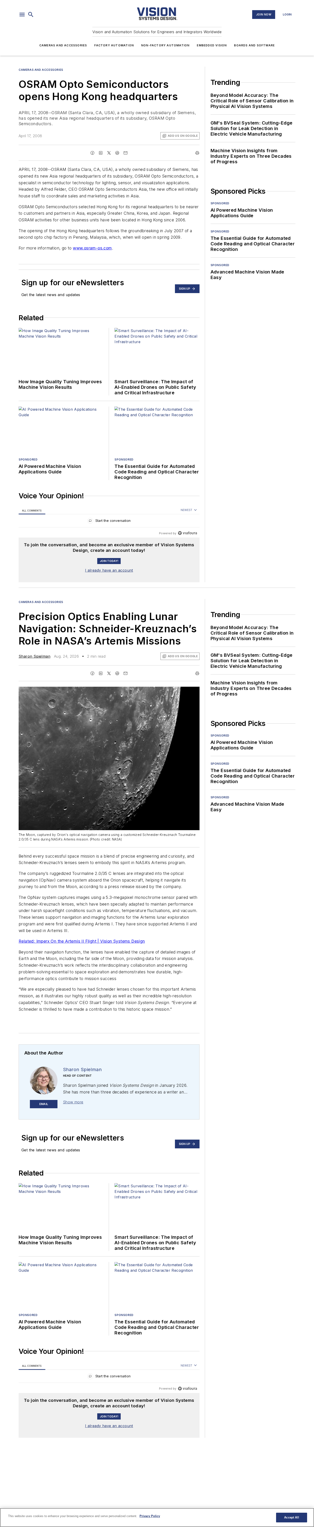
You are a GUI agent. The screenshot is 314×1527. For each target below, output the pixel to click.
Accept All (291, 1517)
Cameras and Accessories (63, 45)
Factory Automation (114, 45)
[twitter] (109, 153)
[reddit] (117, 153)
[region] (109, 522)
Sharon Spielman (34, 656)
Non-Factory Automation (165, 45)
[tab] (32, 510)
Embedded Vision (212, 45)
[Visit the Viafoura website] (187, 533)
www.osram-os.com (92, 248)
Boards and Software (254, 45)
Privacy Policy (150, 1516)
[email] (125, 153)
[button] (22, 14)
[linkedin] (100, 153)
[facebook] (92, 153)
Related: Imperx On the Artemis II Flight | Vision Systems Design (82, 941)
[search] (30, 14)
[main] (157, 1517)
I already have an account (109, 570)
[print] (197, 153)
